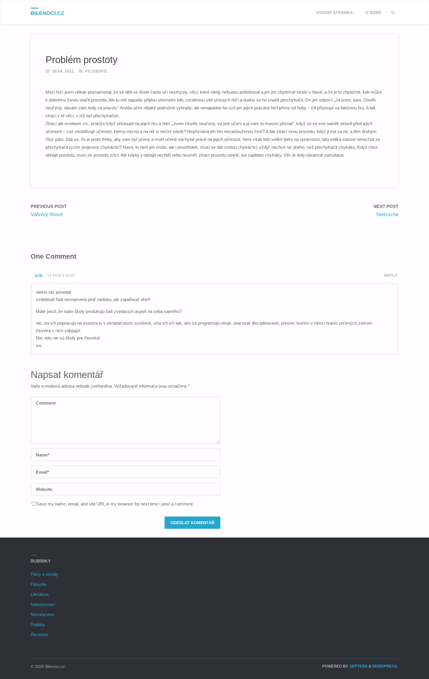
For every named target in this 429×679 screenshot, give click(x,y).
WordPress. (385, 666)
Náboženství (43, 604)
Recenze (39, 634)
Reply (390, 275)
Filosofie (96, 71)
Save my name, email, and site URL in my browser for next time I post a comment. (115, 503)
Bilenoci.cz (47, 13)
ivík (39, 276)
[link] (393, 12)
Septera (357, 666)
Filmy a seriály (44, 574)
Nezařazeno (42, 614)
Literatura (39, 594)
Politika (37, 624)
